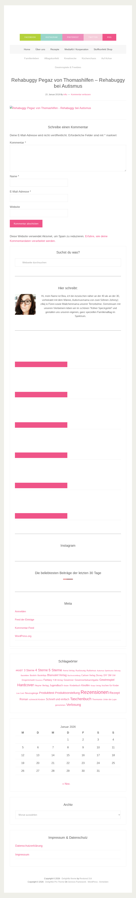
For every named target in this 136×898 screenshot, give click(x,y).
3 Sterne (29, 670)
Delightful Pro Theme (54, 882)
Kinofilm (85, 685)
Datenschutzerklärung (28, 845)
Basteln (33, 675)
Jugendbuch (56, 685)
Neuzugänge (31, 693)
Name (14, 176)
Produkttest (46, 693)
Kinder (66, 686)
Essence (39, 680)
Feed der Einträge (24, 619)
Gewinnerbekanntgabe (87, 680)
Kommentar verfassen (81, 94)
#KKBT (19, 670)
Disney (99, 675)
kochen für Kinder (110, 685)
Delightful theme (69, 878)
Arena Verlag (69, 670)
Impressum (22, 854)
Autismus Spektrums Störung (108, 671)
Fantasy (47, 679)
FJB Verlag (58, 680)
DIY (105, 675)
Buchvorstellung (74, 675)
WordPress (93, 882)
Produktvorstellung (67, 693)
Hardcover (25, 685)
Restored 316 (86, 878)
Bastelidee (25, 675)
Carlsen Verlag (88, 675)
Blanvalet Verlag (57, 675)
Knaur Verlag (96, 686)
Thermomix (97, 699)
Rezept (114, 693)
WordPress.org (23, 636)
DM (109, 675)
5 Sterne (55, 670)
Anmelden (20, 611)
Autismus (91, 670)
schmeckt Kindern (37, 699)
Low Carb (20, 693)
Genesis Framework (77, 882)
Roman (24, 699)
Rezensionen (95, 692)
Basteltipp (41, 675)
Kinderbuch (75, 685)
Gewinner (69, 680)
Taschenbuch (80, 699)
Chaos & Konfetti (68, 19)
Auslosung (80, 670)
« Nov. (66, 783)
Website (15, 206)
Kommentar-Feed (24, 627)
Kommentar (18, 142)
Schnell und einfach (57, 699)
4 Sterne (41, 670)
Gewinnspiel (106, 679)
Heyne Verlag (42, 685)
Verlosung (73, 704)
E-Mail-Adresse (20, 191)
